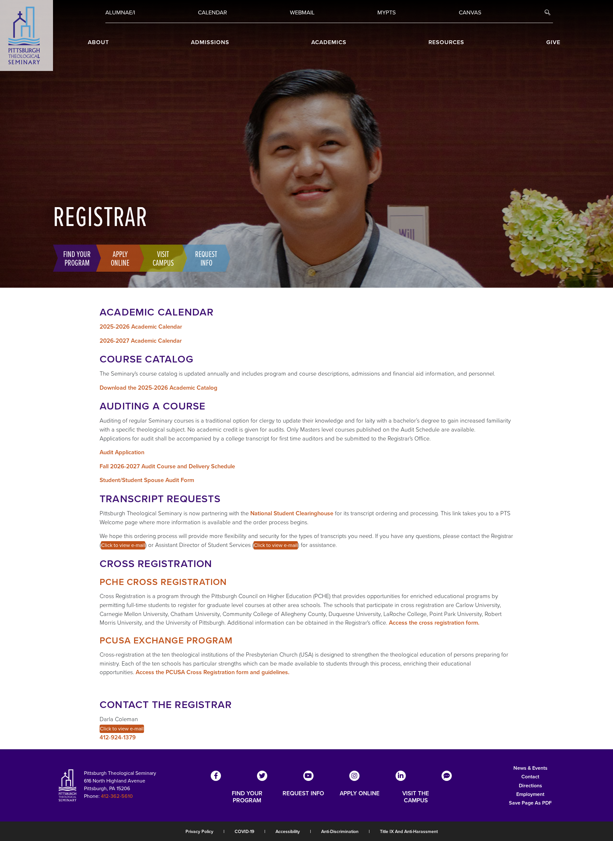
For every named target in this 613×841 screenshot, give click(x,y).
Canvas (470, 12)
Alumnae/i (120, 12)
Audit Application (122, 452)
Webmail (302, 12)
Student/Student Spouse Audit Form (147, 480)
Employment (530, 794)
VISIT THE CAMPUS (415, 797)
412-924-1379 (118, 737)
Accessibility (288, 831)
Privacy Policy (199, 831)
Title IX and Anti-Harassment (409, 831)
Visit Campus (163, 258)
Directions (530, 786)
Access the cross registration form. (434, 622)
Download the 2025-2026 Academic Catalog (158, 387)
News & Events (530, 768)
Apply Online (120, 258)
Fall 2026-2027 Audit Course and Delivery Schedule (167, 466)
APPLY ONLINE (360, 794)
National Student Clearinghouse (291, 513)
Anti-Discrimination (340, 831)
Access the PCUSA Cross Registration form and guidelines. (213, 672)
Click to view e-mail (123, 545)
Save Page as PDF (530, 803)
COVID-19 (244, 831)
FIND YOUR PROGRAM (247, 797)
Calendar (212, 12)
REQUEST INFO (303, 794)
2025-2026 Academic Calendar (141, 326)
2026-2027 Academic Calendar (141, 340)
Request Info (206, 258)
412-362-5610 (117, 796)
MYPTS (386, 12)
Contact (530, 777)
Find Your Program (77, 258)
